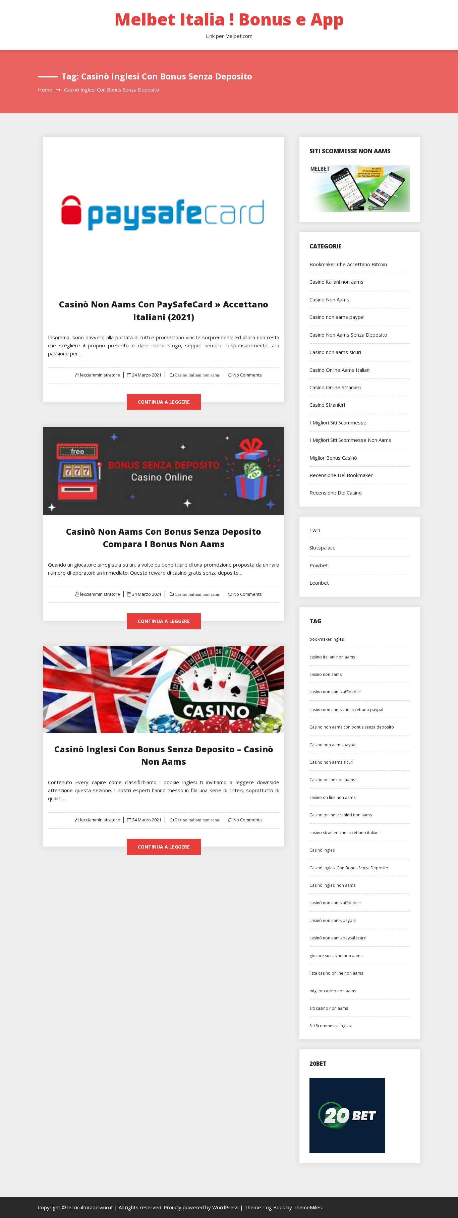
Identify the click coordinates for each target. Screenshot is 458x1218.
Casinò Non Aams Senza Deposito (348, 334)
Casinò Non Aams (329, 299)
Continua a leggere (164, 402)
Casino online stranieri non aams (340, 815)
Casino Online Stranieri (335, 387)
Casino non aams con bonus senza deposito (351, 727)
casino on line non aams (332, 797)
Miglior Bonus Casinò (333, 457)
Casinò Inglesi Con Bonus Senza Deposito (348, 868)
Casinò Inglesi (322, 850)
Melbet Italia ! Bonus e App (229, 19)
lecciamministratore (100, 375)
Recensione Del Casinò (335, 492)
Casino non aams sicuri (335, 352)
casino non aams (325, 674)
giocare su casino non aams (335, 956)
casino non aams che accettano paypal (346, 709)
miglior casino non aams (332, 991)
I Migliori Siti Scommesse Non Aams (350, 440)
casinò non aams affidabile (335, 903)
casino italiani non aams (332, 657)
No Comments (247, 375)
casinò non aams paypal (332, 920)
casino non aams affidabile (335, 692)
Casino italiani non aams (197, 375)
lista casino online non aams (336, 973)
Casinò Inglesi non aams (332, 885)
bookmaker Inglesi (327, 639)
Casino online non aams (332, 779)
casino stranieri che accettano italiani (344, 832)
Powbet (318, 565)
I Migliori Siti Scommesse (337, 422)
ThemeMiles (307, 1207)
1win (314, 530)
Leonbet (319, 582)
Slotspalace (322, 547)
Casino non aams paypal (336, 316)
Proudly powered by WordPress (202, 1207)
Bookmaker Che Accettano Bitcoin (348, 264)
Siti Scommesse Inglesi (330, 1026)
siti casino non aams (328, 1008)
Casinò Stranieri (327, 404)
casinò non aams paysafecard (337, 938)
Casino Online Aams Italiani (339, 369)
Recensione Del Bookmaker (341, 475)
